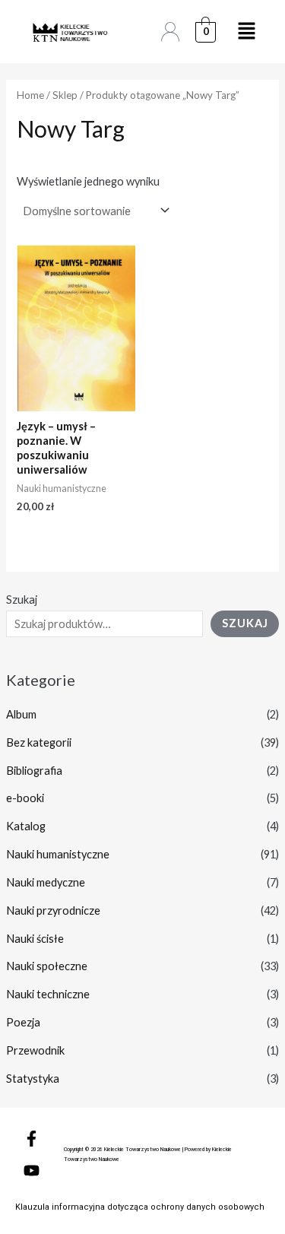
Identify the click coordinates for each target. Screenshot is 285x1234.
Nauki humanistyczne (57, 854)
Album (21, 714)
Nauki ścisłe (35, 938)
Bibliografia (34, 770)
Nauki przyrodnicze (53, 910)
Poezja (23, 1022)
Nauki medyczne (45, 882)
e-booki (25, 797)
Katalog (26, 826)
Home (30, 95)
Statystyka (32, 1078)
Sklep (65, 95)
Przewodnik (35, 1050)
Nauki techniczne (48, 994)
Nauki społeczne (46, 966)
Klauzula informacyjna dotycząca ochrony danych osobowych (139, 1207)
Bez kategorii (38, 742)
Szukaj (21, 599)
